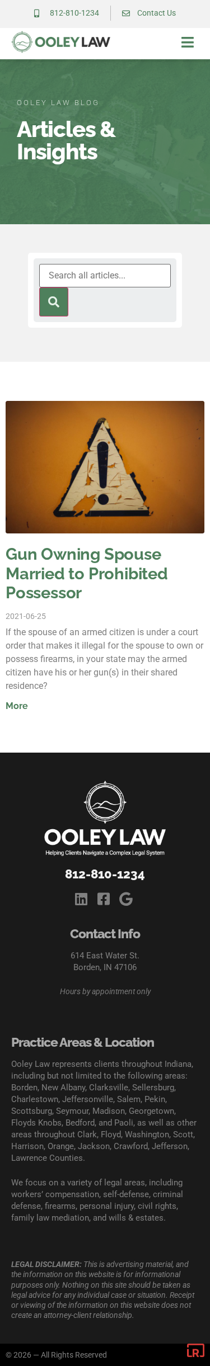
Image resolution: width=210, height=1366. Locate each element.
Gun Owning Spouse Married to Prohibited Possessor (87, 574)
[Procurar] (53, 301)
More (17, 706)
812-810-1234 (105, 874)
